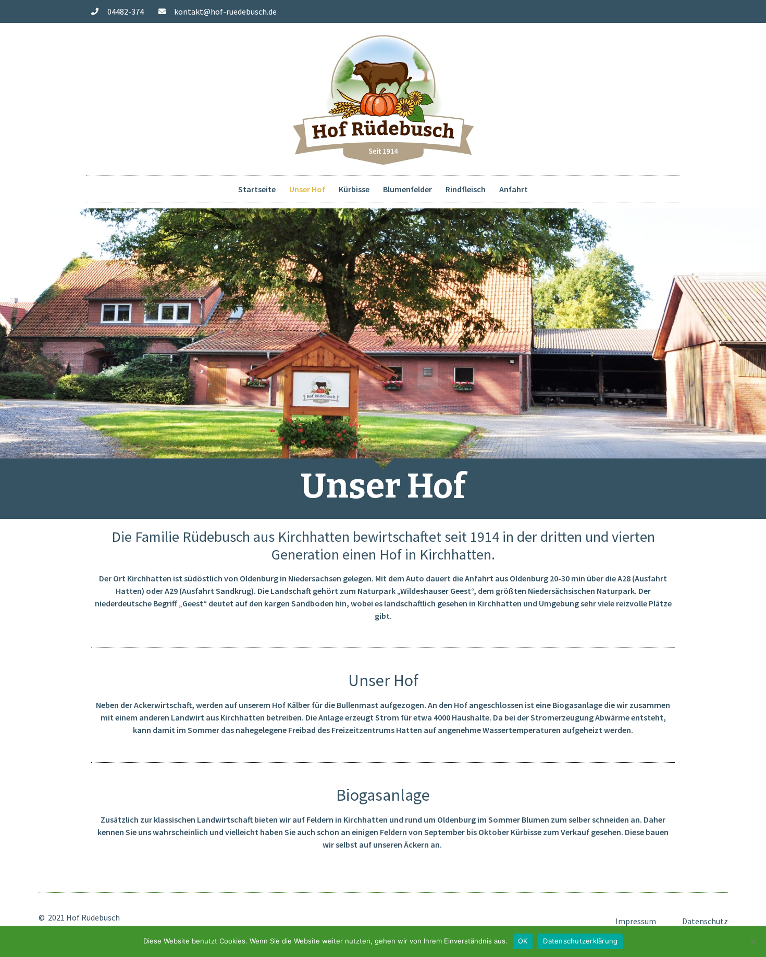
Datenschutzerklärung (580, 941)
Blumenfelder (407, 189)
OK (523, 941)
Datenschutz (705, 921)
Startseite (257, 189)
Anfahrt (513, 189)
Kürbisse (354, 189)
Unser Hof (307, 189)
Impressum (635, 921)
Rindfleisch (466, 189)
